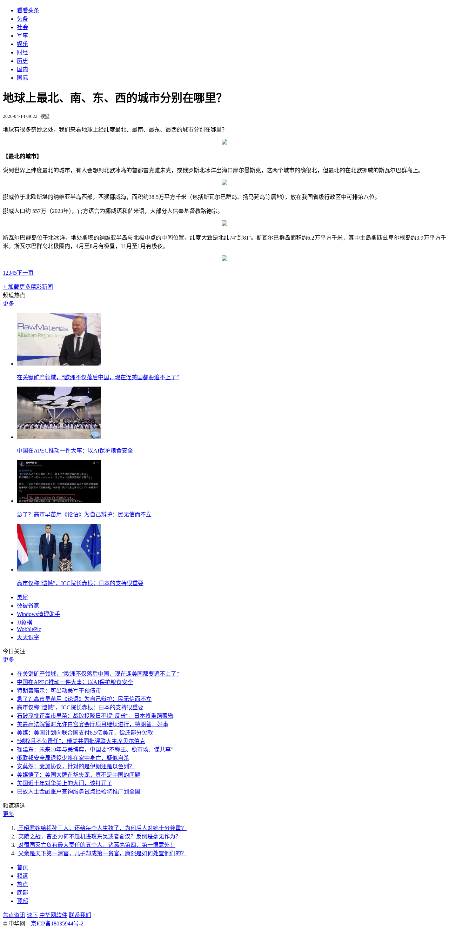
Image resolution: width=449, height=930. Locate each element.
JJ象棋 (24, 622)
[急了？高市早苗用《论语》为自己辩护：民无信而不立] (59, 501)
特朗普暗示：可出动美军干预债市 (59, 691)
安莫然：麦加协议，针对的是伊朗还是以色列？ (76, 766)
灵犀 (22, 597)
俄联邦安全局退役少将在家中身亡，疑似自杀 (73, 758)
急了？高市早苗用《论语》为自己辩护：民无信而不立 (84, 514)
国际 (22, 78)
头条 (22, 19)
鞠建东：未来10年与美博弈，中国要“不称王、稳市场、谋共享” (95, 749)
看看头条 (28, 10)
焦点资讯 (14, 915)
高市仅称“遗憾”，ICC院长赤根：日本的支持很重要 (80, 583)
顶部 (22, 901)
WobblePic (29, 629)
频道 (22, 876)
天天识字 (28, 637)
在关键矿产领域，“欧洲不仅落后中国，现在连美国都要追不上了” (98, 377)
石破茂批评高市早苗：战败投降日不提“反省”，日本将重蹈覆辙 (95, 716)
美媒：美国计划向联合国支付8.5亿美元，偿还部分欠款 (85, 733)
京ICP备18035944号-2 (57, 923)
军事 (22, 36)
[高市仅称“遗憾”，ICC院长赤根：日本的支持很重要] (59, 570)
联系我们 (80, 915)
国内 (22, 69)
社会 (22, 27)
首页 (22, 867)
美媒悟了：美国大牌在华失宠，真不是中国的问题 (78, 775)
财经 (22, 52)
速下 (32, 915)
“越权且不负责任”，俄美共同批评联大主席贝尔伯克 (81, 741)
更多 (8, 304)
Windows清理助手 (38, 614)
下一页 (25, 273)
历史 (22, 61)
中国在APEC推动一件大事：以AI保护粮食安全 (75, 451)
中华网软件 (53, 915)
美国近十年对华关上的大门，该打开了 (64, 783)
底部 (22, 893)
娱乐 (22, 44)
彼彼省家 (28, 606)
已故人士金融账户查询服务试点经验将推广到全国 (78, 792)
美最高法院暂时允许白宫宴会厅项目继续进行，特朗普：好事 (92, 724)
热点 (22, 884)
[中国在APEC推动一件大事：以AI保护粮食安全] (59, 437)
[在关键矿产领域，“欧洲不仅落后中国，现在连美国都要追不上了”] (59, 364)
